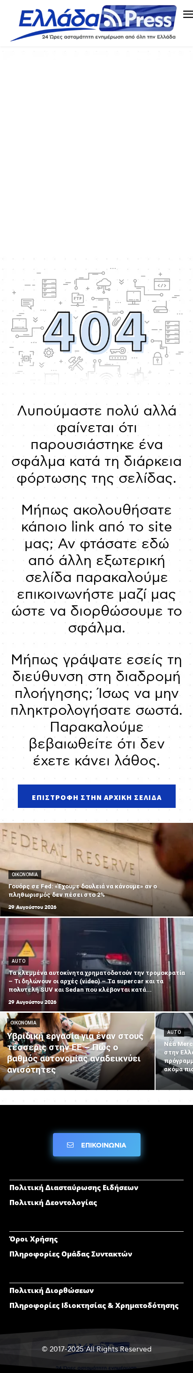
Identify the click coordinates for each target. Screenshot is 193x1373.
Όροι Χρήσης (33, 1238)
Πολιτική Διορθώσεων (51, 1290)
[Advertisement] (96, 156)
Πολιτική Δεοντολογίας (53, 1202)
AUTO (18, 961)
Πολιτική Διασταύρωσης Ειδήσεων (73, 1187)
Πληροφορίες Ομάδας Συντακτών (70, 1253)
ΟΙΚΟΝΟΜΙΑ (25, 874)
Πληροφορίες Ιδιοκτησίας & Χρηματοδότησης (93, 1305)
